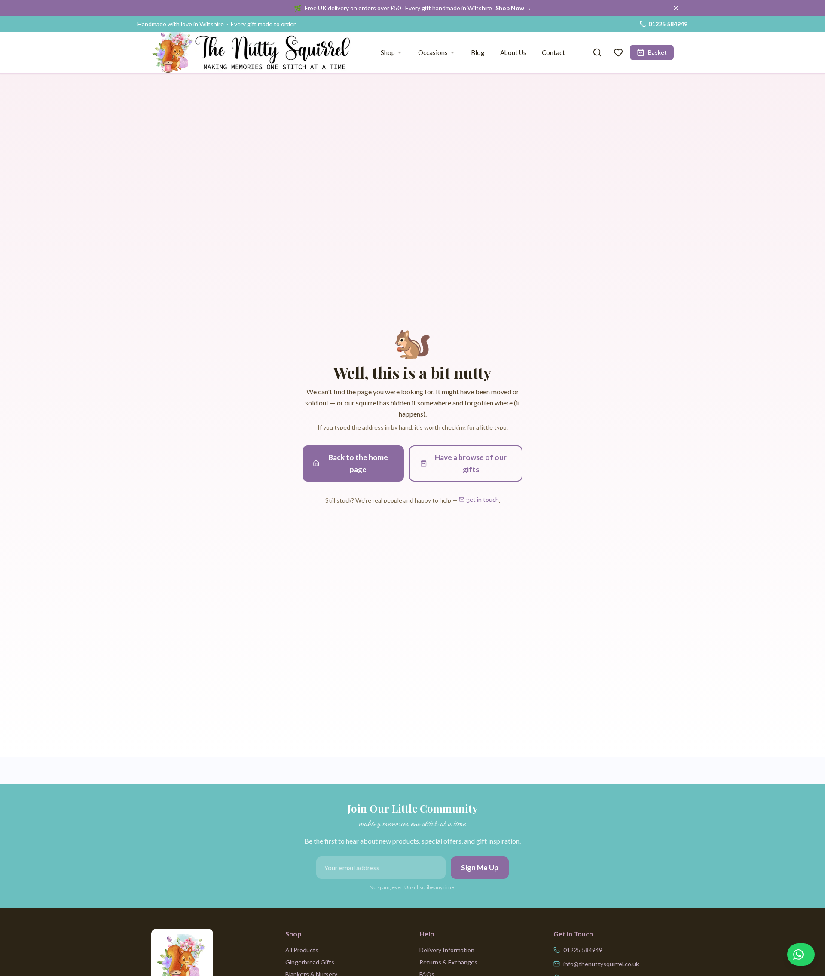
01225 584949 (668, 24)
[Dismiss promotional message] (676, 8)
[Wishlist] (618, 52)
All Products (301, 950)
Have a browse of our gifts (471, 463)
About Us (513, 52)
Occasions (433, 52)
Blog (478, 52)
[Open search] (597, 52)
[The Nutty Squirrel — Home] (254, 52)
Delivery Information (446, 950)
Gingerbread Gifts (309, 962)
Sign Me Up (479, 867)
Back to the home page (358, 463)
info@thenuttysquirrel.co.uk (601, 963)
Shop (388, 52)
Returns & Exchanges (448, 962)
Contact (553, 52)
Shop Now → (513, 8)
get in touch (482, 499)
